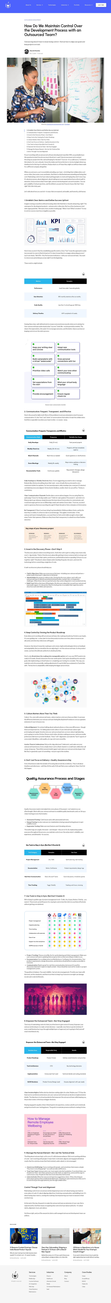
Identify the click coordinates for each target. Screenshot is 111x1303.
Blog (65, 1278)
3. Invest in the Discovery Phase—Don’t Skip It (40, 135)
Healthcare (50, 1278)
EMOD (84, 1281)
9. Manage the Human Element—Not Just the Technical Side (43, 149)
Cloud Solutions (33, 1289)
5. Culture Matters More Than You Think (38, 139)
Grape (83, 1276)
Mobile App (32, 1278)
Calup (83, 1286)
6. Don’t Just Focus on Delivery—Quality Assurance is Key (43, 142)
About (66, 1276)
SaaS (48, 1289)
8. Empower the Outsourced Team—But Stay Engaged (42, 146)
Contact (66, 1281)
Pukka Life (85, 1284)
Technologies (32, 1276)
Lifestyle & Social (51, 1281)
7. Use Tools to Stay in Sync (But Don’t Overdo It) (40, 144)
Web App (31, 1286)
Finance (49, 1276)
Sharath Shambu (35, 50)
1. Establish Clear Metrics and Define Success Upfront (43, 130)
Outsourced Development (32, 20)
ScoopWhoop (85, 1278)
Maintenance (32, 1291)
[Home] (8, 5)
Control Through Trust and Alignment (37, 151)
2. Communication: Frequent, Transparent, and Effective (42, 132)
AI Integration (33, 1284)
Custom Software (34, 1281)
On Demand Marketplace (53, 1286)
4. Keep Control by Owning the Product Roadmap (40, 137)
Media (48, 1284)
